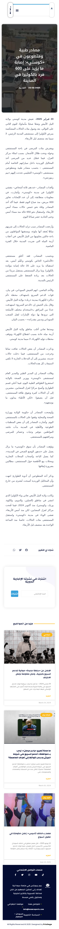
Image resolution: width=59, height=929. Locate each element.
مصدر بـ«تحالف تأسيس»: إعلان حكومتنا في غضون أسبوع (30, 835)
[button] (17, 10)
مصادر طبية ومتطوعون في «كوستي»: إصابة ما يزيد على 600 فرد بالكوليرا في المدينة (29, 65)
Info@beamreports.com (33, 909)
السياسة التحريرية (32, 915)
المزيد (48, 696)
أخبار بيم (22, 88)
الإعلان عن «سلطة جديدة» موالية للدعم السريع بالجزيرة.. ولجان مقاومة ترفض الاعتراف (31, 674)
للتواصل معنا (34, 904)
